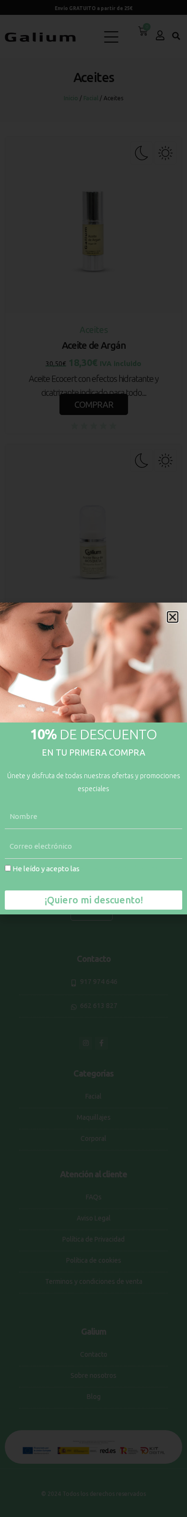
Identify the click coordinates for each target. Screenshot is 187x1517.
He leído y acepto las (82, 874)
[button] (172, 617)
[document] (93, 758)
